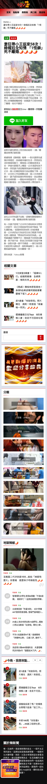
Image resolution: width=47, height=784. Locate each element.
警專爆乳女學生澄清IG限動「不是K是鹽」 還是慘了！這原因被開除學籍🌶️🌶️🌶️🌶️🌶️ (27, 599)
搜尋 (5, 332)
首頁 (9, 12)
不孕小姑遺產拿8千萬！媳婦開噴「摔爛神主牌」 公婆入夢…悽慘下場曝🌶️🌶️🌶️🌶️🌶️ (27, 638)
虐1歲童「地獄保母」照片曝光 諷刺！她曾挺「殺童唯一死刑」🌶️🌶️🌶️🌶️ (29, 304)
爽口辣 (33, 12)
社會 (6, 38)
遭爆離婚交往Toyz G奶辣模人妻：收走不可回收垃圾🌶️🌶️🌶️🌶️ (29, 317)
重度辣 (42, 12)
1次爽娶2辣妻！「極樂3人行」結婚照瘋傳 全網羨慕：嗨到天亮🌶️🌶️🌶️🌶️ (29, 276)
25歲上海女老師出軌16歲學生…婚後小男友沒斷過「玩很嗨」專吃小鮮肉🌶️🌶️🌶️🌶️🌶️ (27, 625)
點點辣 (16, 12)
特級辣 (5, 573)
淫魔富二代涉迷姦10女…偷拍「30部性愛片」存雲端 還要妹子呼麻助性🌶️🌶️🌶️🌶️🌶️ (23, 580)
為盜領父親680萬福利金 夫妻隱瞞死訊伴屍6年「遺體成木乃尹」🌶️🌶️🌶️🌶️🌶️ (27, 650)
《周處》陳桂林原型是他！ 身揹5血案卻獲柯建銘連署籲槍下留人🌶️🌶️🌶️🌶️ (30, 290)
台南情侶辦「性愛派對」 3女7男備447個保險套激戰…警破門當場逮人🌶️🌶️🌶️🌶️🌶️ (27, 612)
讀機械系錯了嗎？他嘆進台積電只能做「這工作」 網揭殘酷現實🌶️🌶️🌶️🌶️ (31, 707)
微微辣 (25, 12)
